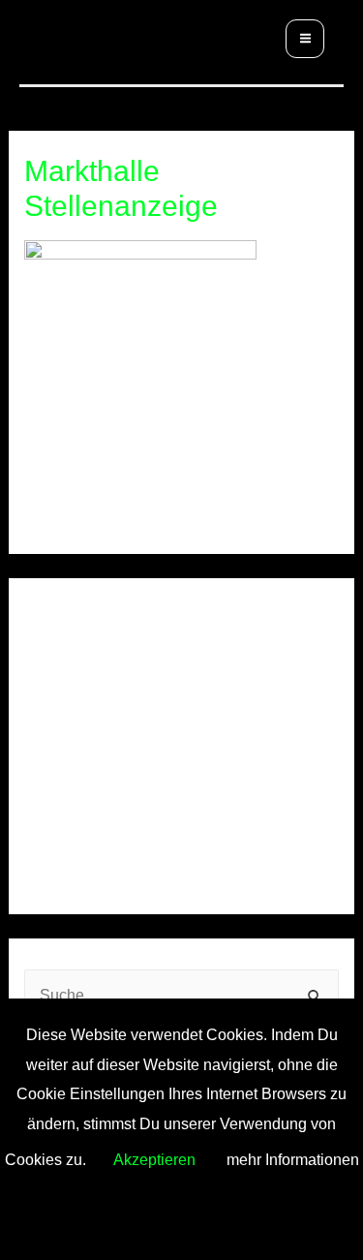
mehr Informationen (293, 1159)
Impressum (62, 825)
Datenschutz (178, 825)
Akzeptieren (154, 1159)
